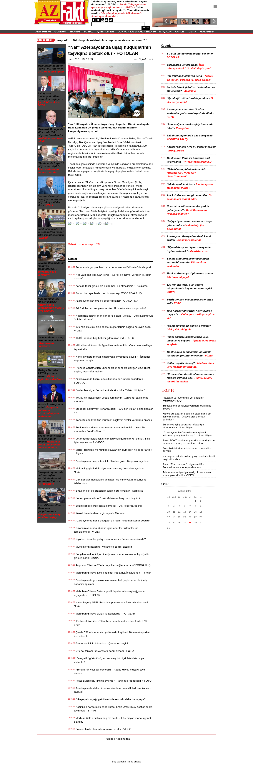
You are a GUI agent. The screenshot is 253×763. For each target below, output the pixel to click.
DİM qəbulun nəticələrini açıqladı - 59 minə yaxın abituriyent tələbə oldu (110, 481)
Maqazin (165, 31)
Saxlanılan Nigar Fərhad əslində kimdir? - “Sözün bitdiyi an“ (109, 390)
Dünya (122, 31)
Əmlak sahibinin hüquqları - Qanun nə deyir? (101, 643)
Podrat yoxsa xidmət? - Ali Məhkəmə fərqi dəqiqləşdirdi (107, 498)
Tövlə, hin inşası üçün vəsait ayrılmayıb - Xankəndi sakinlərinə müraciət (111, 399)
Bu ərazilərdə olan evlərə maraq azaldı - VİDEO (102, 729)
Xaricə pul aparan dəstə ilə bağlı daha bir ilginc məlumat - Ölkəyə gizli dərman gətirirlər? (187, 416)
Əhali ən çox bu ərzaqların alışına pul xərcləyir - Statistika (108, 490)
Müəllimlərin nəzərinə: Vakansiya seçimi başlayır (103, 546)
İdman (192, 31)
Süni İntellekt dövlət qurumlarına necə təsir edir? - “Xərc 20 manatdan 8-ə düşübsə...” (109, 429)
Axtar (145, 28)
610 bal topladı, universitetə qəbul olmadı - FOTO (104, 650)
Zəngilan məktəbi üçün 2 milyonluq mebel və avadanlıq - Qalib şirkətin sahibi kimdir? (111, 556)
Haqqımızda (123, 738)
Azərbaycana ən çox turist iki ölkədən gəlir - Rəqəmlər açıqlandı (112, 461)
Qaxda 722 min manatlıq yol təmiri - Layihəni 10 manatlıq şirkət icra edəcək (112, 634)
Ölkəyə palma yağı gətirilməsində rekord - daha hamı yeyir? (110, 699)
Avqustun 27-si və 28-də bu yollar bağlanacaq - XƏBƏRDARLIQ (112, 565)
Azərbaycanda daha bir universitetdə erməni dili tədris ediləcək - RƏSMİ (112, 690)
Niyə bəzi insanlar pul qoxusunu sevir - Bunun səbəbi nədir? (110, 539)
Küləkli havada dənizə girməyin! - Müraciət (99, 513)
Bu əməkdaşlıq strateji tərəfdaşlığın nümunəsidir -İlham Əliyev (183, 426)
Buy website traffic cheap (126, 761)
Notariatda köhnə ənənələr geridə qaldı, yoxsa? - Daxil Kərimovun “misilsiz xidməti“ (113, 317)
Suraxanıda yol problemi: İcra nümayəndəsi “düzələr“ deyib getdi (112, 267)
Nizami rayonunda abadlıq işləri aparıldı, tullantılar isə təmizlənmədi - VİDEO (106, 529)
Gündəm (60, 31)
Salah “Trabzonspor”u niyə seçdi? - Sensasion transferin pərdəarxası (183, 466)
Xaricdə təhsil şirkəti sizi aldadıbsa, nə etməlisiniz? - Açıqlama (111, 285)
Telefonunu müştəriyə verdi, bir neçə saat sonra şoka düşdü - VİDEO (187, 474)
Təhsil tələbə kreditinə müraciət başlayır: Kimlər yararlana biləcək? (113, 419)
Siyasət (74, 31)
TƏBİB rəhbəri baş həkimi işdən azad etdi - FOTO (104, 337)
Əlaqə (109, 738)
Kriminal (136, 31)
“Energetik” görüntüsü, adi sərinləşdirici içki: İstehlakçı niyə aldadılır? (109, 660)
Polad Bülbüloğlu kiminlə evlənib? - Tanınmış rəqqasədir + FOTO (113, 680)
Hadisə (151, 31)
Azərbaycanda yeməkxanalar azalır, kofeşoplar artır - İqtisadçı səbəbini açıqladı (111, 582)
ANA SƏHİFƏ (43, 31)
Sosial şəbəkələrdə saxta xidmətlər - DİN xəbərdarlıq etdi (108, 505)
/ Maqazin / (160, 7)
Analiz (179, 31)
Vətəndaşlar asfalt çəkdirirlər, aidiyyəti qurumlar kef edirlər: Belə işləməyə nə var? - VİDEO (112, 440)
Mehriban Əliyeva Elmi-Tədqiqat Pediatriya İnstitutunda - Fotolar (112, 572)
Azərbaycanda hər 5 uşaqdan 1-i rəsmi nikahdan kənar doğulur (112, 520)
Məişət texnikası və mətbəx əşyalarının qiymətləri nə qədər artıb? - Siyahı (113, 451)
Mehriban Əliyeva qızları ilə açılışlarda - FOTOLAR (104, 613)
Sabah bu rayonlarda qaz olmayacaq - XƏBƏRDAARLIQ (108, 293)
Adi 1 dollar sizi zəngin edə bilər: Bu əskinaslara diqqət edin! (110, 308)
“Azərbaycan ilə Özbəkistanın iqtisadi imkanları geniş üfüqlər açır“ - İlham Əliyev (187, 434)
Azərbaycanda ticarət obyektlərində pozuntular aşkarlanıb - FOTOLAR (109, 380)
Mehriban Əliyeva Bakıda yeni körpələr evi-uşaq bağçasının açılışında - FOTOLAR (109, 593)
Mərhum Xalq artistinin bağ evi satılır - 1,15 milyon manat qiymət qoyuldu (112, 719)
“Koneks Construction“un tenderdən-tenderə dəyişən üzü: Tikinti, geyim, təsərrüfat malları (112, 369)
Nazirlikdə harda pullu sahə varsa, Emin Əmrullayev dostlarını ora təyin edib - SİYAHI (113, 708)
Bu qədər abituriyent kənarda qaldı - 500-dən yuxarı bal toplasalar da (113, 410)
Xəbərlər (167, 45)
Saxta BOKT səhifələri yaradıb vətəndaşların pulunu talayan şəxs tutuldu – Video (189, 442)
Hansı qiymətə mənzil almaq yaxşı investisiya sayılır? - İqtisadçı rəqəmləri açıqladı (112, 358)
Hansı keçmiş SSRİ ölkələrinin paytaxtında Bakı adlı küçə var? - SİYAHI (112, 604)
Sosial (88, 31)
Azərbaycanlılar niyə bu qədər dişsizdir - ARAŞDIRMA (106, 300)
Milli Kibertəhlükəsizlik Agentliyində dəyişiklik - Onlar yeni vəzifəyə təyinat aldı (113, 347)
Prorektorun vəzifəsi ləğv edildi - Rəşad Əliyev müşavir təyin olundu (110, 671)
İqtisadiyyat (105, 31)
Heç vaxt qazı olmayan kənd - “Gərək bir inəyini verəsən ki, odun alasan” (112, 276)
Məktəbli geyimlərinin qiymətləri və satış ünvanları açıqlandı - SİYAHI (110, 470)
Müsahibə (207, 31)
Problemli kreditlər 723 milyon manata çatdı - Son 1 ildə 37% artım (110, 623)
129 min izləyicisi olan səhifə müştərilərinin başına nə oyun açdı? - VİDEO (113, 328)
